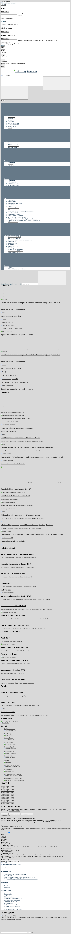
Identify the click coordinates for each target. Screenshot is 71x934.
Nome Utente (20, 13)
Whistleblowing (8, 903)
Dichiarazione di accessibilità (12, 900)
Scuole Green (8, 702)
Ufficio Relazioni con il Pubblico (13, 898)
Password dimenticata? (7, 18)
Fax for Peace (8, 712)
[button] (16, 350)
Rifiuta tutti (15, 814)
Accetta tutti (27, 814)
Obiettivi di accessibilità (10, 901)
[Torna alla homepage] (35, 71)
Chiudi (3, 50)
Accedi (3, 4)
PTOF (5, 638)
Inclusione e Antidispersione (13, 670)
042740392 (10, 875)
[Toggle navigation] (14, 93)
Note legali (7, 895)
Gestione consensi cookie (11, 905)
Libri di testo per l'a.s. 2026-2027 (15, 625)
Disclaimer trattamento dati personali (11, 919)
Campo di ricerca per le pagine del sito (11, 284)
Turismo (6, 583)
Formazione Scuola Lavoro (13, 615)
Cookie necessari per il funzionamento (11, 826)
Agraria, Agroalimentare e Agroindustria (17, 554)
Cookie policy (8, 894)
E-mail (19, 40)
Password (19, 15)
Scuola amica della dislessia (13, 680)
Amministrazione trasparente (12, 906)
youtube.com (4, 833)
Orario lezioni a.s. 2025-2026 (13, 606)
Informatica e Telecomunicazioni (14, 574)
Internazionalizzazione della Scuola (16, 596)
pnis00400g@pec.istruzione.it (22, 879)
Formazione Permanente (12, 692)
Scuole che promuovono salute (14, 660)
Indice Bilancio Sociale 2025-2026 (15, 647)
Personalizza (4, 814)
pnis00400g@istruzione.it (22, 877)
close (2, 100)
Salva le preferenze (14, 861)
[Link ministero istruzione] (8, 3)
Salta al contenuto (5, 1)
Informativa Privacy (9, 897)
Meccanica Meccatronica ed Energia (16, 564)
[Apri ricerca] (56, 83)
